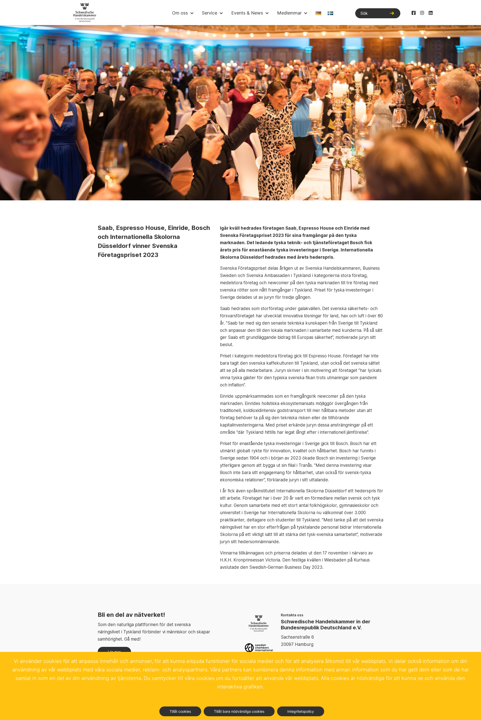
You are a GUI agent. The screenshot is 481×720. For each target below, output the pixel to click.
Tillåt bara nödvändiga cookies (239, 711)
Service (209, 13)
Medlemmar (289, 13)
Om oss (180, 13)
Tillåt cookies (180, 711)
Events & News (247, 13)
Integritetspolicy (300, 711)
